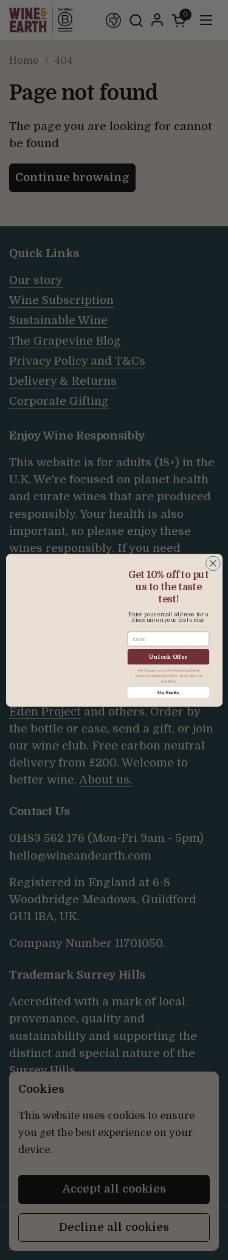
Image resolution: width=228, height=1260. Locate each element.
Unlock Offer (168, 656)
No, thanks (168, 692)
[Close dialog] (213, 563)
